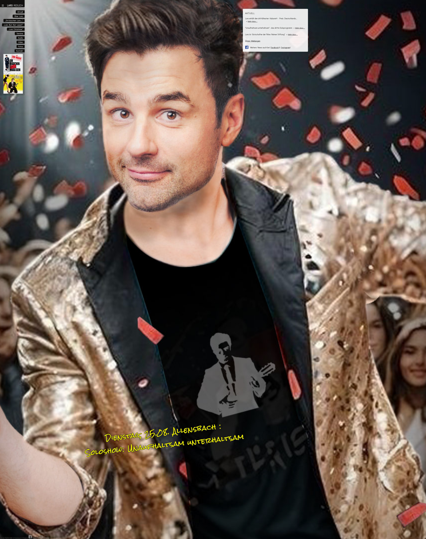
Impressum (17, 538)
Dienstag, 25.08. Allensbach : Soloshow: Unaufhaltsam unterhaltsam (165, 440)
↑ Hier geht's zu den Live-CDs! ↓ (13, 74)
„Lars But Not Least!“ (13, 25)
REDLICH (15, 5)
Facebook (275, 47)
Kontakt (19, 50)
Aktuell (20, 12)
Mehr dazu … (252, 21)
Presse (25, 538)
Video (20, 42)
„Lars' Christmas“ (16, 29)
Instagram (285, 47)
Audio (20, 37)
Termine (19, 33)
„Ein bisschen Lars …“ (14, 20)
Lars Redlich (5, 538)
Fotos (20, 46)
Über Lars (18, 16)
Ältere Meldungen (252, 41)
